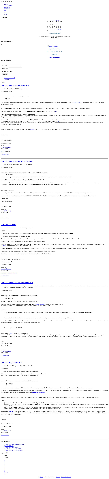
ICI (56, 111)
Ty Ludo (41, 477)
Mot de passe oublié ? (9, 78)
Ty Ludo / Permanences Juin (11, 447)
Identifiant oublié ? (8, 79)
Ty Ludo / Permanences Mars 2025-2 (13, 450)
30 (60, 29)
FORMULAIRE (77, 102)
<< (50, 20)
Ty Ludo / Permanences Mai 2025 (12, 448)
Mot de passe (5, 68)
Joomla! (58, 477)
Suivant (6, 473)
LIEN (58, 121)
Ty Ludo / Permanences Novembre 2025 (17, 283)
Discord (32, 129)
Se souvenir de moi (7, 71)
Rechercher (3, 1)
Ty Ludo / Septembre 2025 (11, 362)
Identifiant (4, 65)
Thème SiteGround (66, 477)
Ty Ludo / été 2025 (8, 446)
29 (58, 29)
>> (58, 20)
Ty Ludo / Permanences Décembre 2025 (17, 161)
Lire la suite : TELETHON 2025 (9, 273)
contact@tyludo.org (54, 57)
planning (4, 245)
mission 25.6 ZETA (40, 304)
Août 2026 (54, 20)
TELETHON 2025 (8, 225)
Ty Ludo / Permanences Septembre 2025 (14, 444)
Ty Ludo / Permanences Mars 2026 (15, 85)
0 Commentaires (5, 154)
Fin (5, 474)
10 (4, 471)
